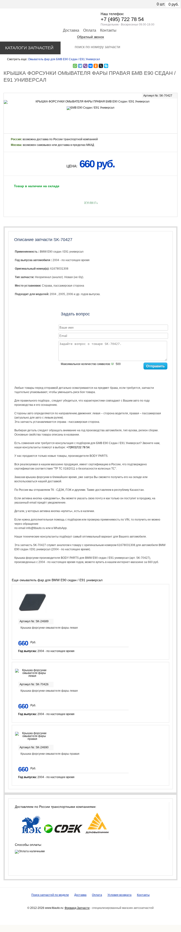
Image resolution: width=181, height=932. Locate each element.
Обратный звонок (90, 37)
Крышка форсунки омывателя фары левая (49, 627)
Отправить (155, 366)
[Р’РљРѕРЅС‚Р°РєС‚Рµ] (90, 66)
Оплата (89, 30)
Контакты (108, 30)
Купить (90, 203)
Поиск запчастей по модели (50, 895)
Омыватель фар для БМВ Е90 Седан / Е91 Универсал (64, 59)
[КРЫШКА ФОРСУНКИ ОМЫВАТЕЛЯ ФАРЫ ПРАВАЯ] (90, 102)
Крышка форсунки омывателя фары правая (50, 753)
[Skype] (106, 66)
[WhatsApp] (75, 66)
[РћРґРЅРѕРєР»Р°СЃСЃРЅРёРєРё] (96, 66)
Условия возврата (119, 895)
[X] (101, 66)
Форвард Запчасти (77, 908)
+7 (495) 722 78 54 (122, 19)
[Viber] (85, 66)
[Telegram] (80, 66)
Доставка (71, 30)
